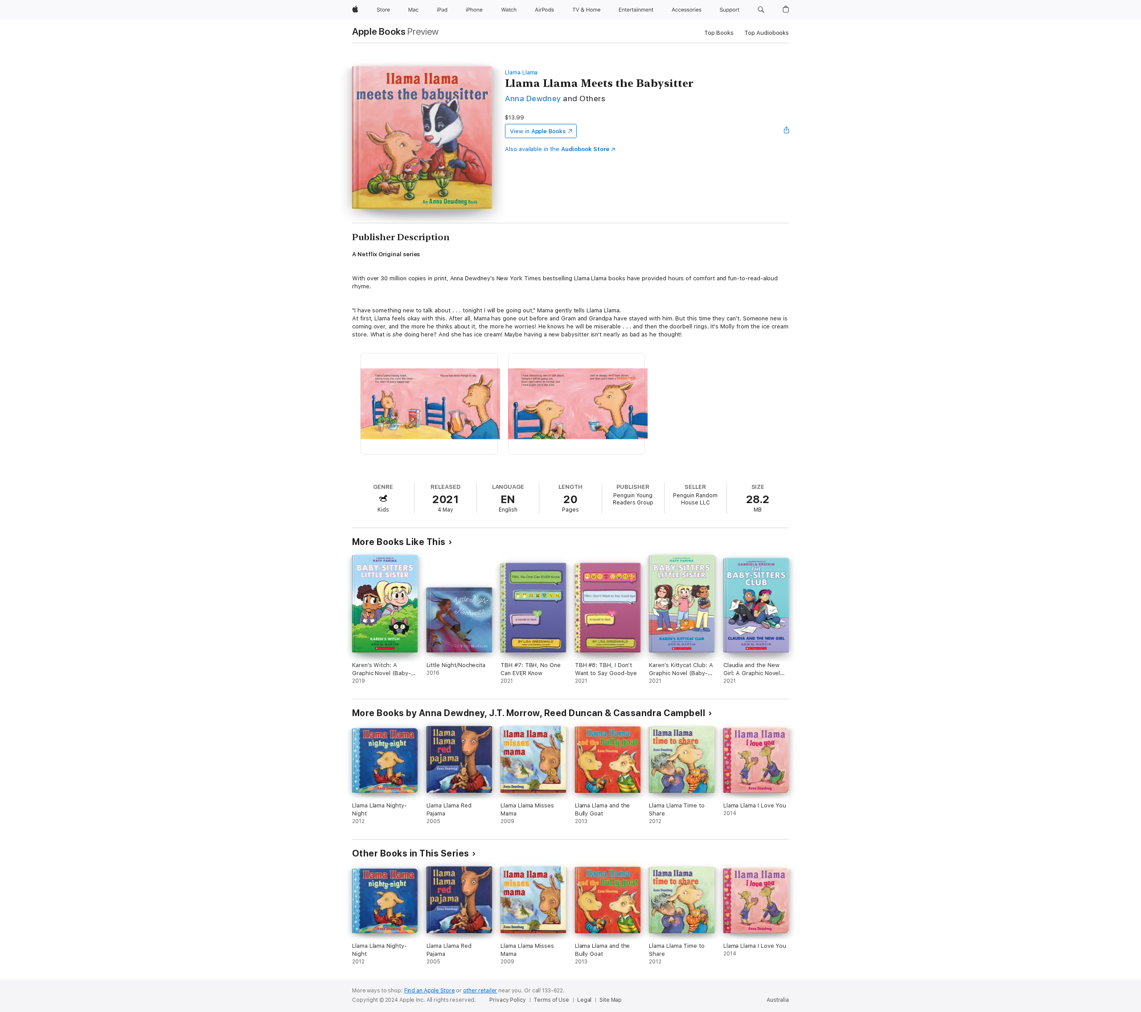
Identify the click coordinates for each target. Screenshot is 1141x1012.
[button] (761, 10)
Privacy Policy (507, 1000)
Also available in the (557, 149)
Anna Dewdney (533, 98)
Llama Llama (521, 72)
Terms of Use (551, 1000)
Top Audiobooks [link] (766, 32)
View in (538, 131)
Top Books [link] (719, 32)
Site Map (610, 1000)
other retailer (480, 990)
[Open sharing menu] (787, 131)
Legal (584, 1000)
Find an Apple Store (429, 990)
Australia (778, 1000)
